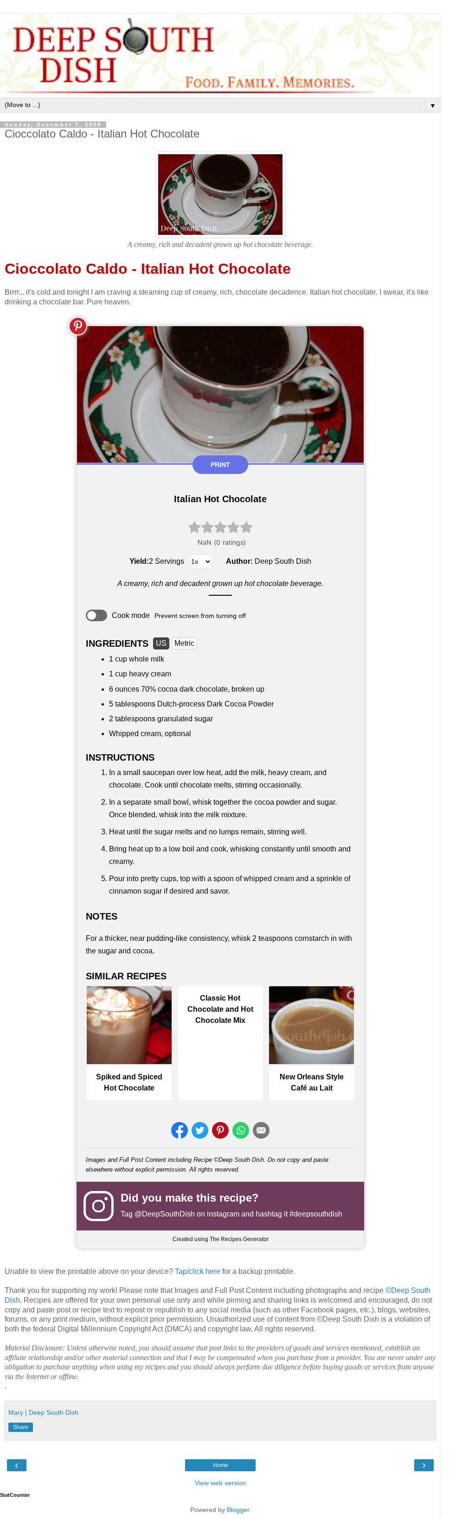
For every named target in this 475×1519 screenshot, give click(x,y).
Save (78, 326)
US (161, 643)
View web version (220, 1483)
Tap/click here (197, 1271)
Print (220, 464)
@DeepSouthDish (165, 1214)
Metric (184, 643)
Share (20, 1427)
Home (220, 1465)
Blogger (238, 1509)
